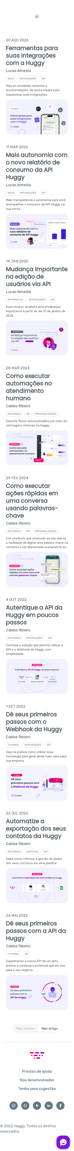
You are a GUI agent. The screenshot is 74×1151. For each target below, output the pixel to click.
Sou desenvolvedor (37, 1080)
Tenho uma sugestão (37, 1088)
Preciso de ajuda (37, 1071)
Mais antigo (49, 1028)
